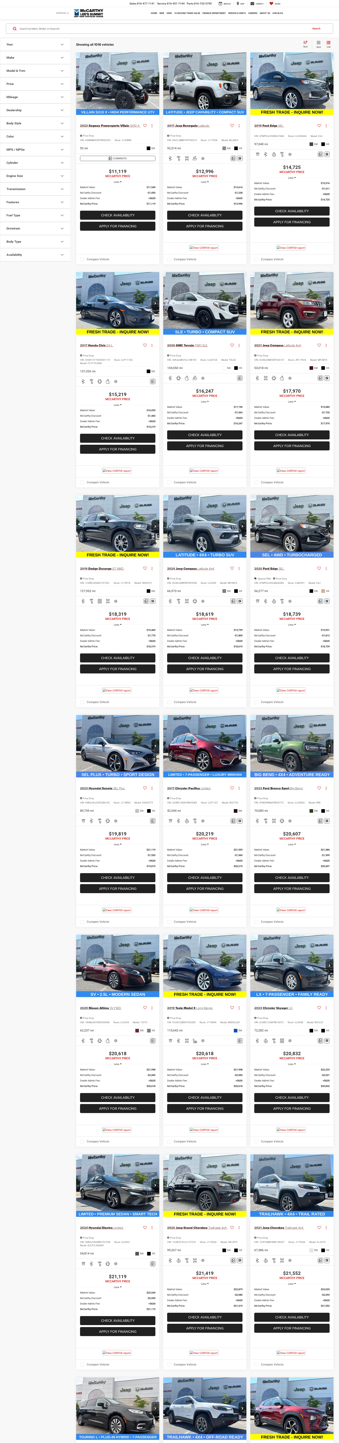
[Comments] (233, 158)
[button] (155, 84)
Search (316, 28)
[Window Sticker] (239, 158)
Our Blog (277, 13)
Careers (252, 13)
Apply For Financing (118, 226)
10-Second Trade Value (187, 13)
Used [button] (169, 13)
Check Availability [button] (118, 215)
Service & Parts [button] (237, 13)
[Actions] (152, 125)
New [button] (161, 13)
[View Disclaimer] (203, 158)
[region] (117, 195)
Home (154, 13)
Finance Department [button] (214, 13)
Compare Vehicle (98, 259)
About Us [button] (265, 13)
